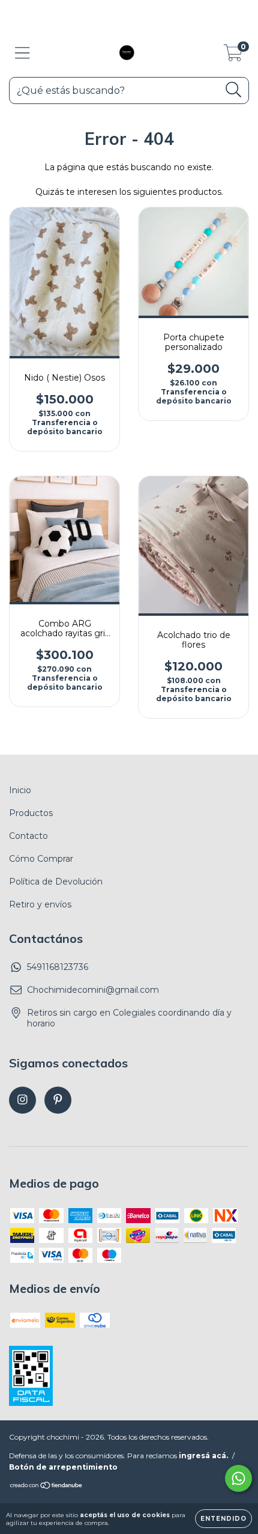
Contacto (28, 835)
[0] (233, 56)
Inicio (20, 790)
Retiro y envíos (40, 904)
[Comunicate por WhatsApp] (238, 1478)
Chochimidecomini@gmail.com (93, 989)
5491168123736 (57, 967)
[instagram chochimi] (22, 1100)
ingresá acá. (203, 1455)
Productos (31, 813)
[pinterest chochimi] (57, 1100)
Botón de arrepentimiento (63, 1466)
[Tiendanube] (46, 1486)
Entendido (223, 1519)
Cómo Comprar (41, 858)
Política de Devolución (56, 881)
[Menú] (22, 53)
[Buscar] (234, 90)
